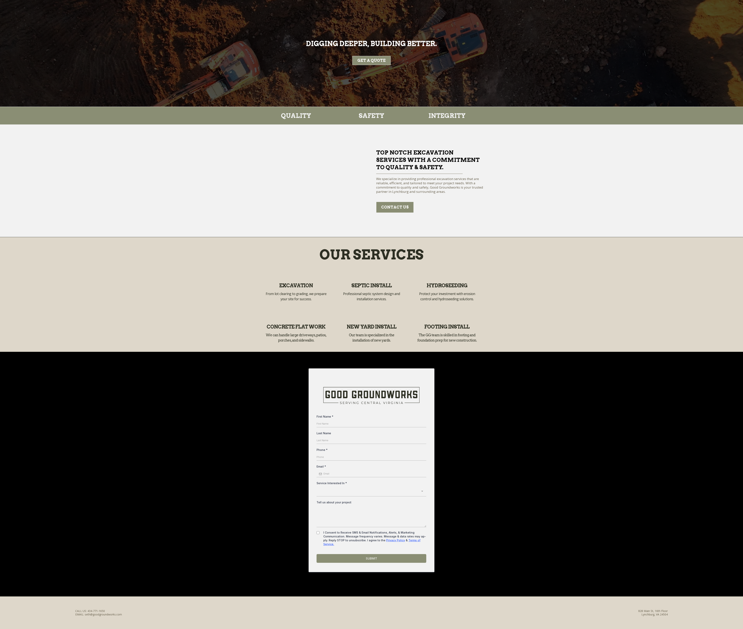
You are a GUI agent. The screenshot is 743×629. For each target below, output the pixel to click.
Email (321, 466)
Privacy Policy (395, 540)
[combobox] (371, 491)
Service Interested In (332, 483)
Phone (322, 449)
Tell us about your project (334, 502)
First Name (325, 416)
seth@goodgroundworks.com (103, 614)
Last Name (324, 433)
